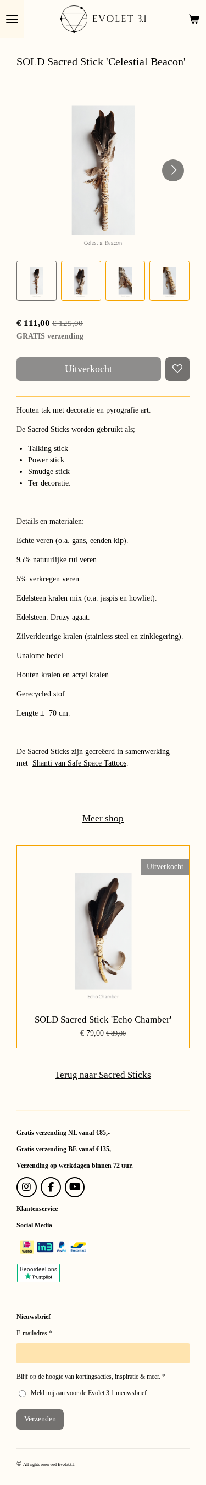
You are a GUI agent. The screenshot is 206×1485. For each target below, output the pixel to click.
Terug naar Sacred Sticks (103, 1075)
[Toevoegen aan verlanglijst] (177, 369)
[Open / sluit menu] (12, 19)
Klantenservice (37, 1209)
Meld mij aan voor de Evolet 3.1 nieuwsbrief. (89, 1393)
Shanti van (48, 763)
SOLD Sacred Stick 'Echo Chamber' (103, 1019)
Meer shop (103, 818)
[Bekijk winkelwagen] (194, 19)
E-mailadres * (34, 1333)
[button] (36, 281)
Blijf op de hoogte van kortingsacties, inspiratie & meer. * (90, 1376)
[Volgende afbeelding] (173, 170)
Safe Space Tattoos (95, 763)
